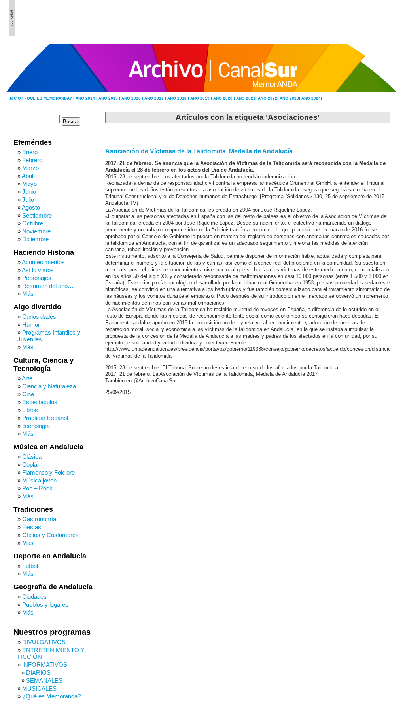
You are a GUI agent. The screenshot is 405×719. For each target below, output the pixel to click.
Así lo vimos (38, 270)
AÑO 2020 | (224, 98)
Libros (30, 410)
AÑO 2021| (247, 98)
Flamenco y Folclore (48, 472)
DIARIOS (38, 672)
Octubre (32, 223)
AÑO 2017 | (155, 98)
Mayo (29, 183)
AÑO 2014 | (87, 98)
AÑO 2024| (311, 98)
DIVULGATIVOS (44, 642)
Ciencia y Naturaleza (49, 386)
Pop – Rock (37, 488)
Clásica (32, 456)
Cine (28, 394)
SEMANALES (44, 680)
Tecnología (36, 425)
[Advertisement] (353, 18)
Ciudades (34, 596)
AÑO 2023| (290, 98)
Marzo (30, 168)
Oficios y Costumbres (50, 535)
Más (28, 293)
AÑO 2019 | (201, 98)
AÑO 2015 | (109, 98)
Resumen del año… (48, 285)
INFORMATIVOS (44, 664)
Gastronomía (39, 519)
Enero (30, 152)
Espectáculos (39, 402)
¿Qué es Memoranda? (51, 696)
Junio (29, 191)
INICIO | (17, 98)
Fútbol (30, 565)
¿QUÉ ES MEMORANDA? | (50, 98)
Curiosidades (39, 316)
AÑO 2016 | (132, 98)
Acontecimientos (43, 262)
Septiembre (37, 215)
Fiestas (31, 527)
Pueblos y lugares (45, 604)
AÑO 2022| (269, 98)
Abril (27, 175)
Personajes (36, 277)
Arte (27, 378)
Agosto (31, 207)
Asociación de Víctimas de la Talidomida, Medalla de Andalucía (199, 151)
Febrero (32, 160)
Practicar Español (45, 417)
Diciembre (35, 239)
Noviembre (36, 231)
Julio (28, 199)
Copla (29, 464)
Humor (31, 324)
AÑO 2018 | (178, 98)
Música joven (39, 480)
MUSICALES (39, 688)
